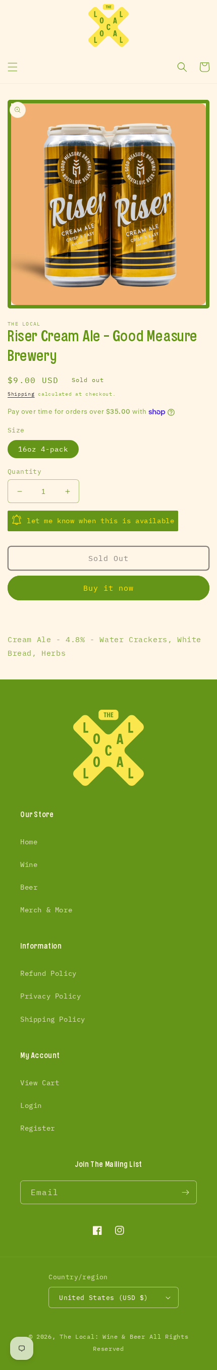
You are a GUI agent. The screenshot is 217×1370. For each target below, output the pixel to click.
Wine (28, 864)
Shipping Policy (52, 1019)
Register (37, 1128)
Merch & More (46, 909)
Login (31, 1105)
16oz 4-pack (43, 449)
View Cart (39, 1082)
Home (28, 841)
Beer (28, 887)
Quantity (24, 471)
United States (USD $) (103, 1297)
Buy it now (108, 588)
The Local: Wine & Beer (102, 1336)
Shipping (21, 394)
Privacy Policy (50, 996)
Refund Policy (48, 973)
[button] (13, 67)
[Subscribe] (185, 1192)
